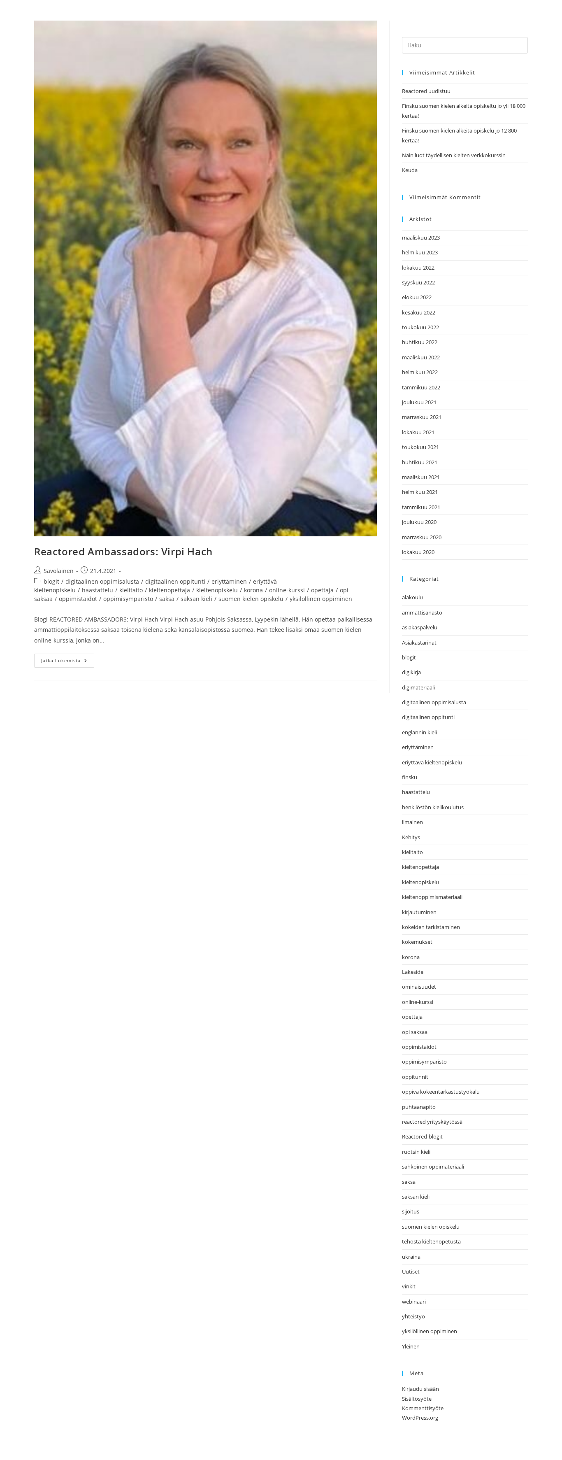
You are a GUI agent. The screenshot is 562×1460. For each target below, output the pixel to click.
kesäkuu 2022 (418, 312)
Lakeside (412, 972)
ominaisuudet (419, 986)
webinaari (414, 1301)
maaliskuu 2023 (421, 237)
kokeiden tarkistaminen (431, 927)
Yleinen (411, 1346)
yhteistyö (413, 1316)
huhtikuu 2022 (419, 342)
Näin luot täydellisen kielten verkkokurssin (454, 155)
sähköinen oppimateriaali (433, 1166)
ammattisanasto (422, 612)
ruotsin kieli (416, 1151)
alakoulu (412, 597)
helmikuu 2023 (420, 252)
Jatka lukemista (67, 659)
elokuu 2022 (417, 297)
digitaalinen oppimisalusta (102, 581)
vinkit (409, 1286)
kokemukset (417, 941)
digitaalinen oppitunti (175, 581)
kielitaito (131, 590)
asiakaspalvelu (419, 627)
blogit (51, 581)
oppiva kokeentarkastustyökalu (441, 1091)
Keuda (410, 170)
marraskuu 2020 (421, 537)
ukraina (411, 1256)
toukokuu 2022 (420, 327)
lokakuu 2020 (418, 552)
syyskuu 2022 (418, 282)
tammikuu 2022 (421, 387)
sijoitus (410, 1211)
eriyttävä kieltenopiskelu (432, 762)
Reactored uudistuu (426, 91)
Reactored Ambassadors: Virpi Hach (123, 551)
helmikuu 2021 (420, 492)
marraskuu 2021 (421, 417)
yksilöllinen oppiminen (321, 599)
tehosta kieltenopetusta (431, 1241)
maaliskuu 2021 (421, 477)
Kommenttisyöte (423, 1408)
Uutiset (411, 1271)
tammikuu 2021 (421, 507)
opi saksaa (414, 1032)
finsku (409, 777)
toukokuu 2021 (420, 447)
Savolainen (59, 571)
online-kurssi (287, 590)
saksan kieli (196, 599)
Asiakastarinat (419, 642)
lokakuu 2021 (418, 432)
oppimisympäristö (128, 599)
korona (253, 590)
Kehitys (411, 837)
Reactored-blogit (422, 1136)
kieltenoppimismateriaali (432, 897)
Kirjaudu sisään (420, 1388)
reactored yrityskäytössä (432, 1121)
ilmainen (412, 822)
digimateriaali (418, 687)
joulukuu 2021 (419, 402)
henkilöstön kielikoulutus (433, 807)
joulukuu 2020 (419, 522)
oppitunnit (415, 1076)
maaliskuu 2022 (421, 357)
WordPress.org (420, 1417)
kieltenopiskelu (217, 590)
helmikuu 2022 (420, 372)
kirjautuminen (419, 912)
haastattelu (97, 590)
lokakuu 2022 (418, 267)
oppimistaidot (78, 599)
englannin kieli (419, 732)
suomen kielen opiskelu (250, 599)
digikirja (411, 672)
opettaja (322, 590)
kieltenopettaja (169, 590)
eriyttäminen (229, 581)
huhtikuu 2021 (419, 462)
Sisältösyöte (417, 1398)
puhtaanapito (419, 1107)
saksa (166, 599)
